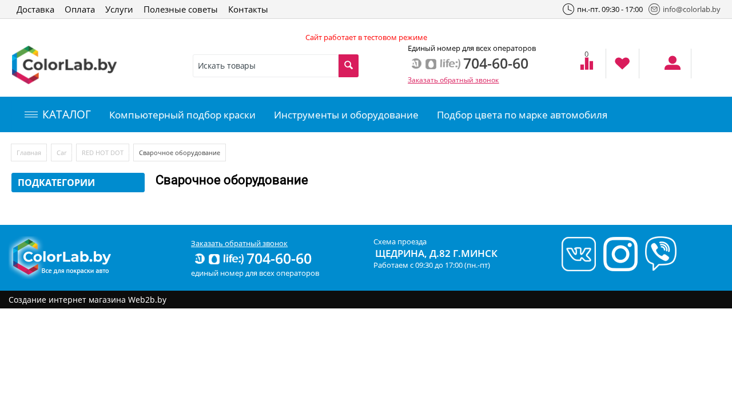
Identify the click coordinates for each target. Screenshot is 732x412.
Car (61, 152)
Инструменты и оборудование (346, 114)
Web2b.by (147, 299)
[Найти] (349, 65)
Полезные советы (181, 9)
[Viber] (658, 253)
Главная (29, 152)
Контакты (248, 9)
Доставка (35, 9)
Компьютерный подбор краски (182, 114)
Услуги (119, 9)
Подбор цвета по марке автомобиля (522, 114)
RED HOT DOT (103, 152)
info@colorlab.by (692, 9)
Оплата (80, 9)
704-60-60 (279, 258)
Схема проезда (400, 241)
